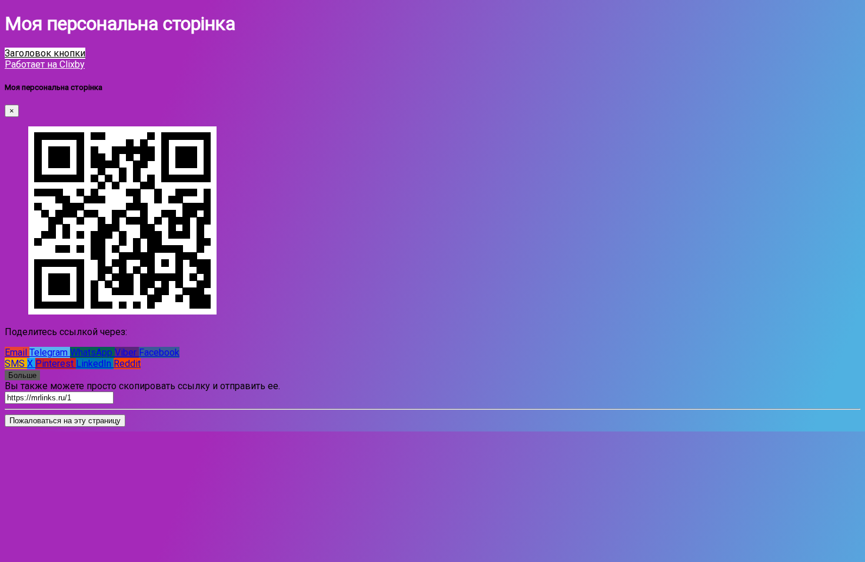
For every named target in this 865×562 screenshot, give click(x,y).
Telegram (49, 352)
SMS (16, 363)
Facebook (159, 352)
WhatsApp (92, 352)
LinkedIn (95, 363)
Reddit (127, 363)
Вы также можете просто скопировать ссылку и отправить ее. (142, 386)
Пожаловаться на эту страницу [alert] (65, 420)
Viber (127, 352)
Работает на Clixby (45, 64)
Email (17, 352)
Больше (22, 375)
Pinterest (55, 363)
